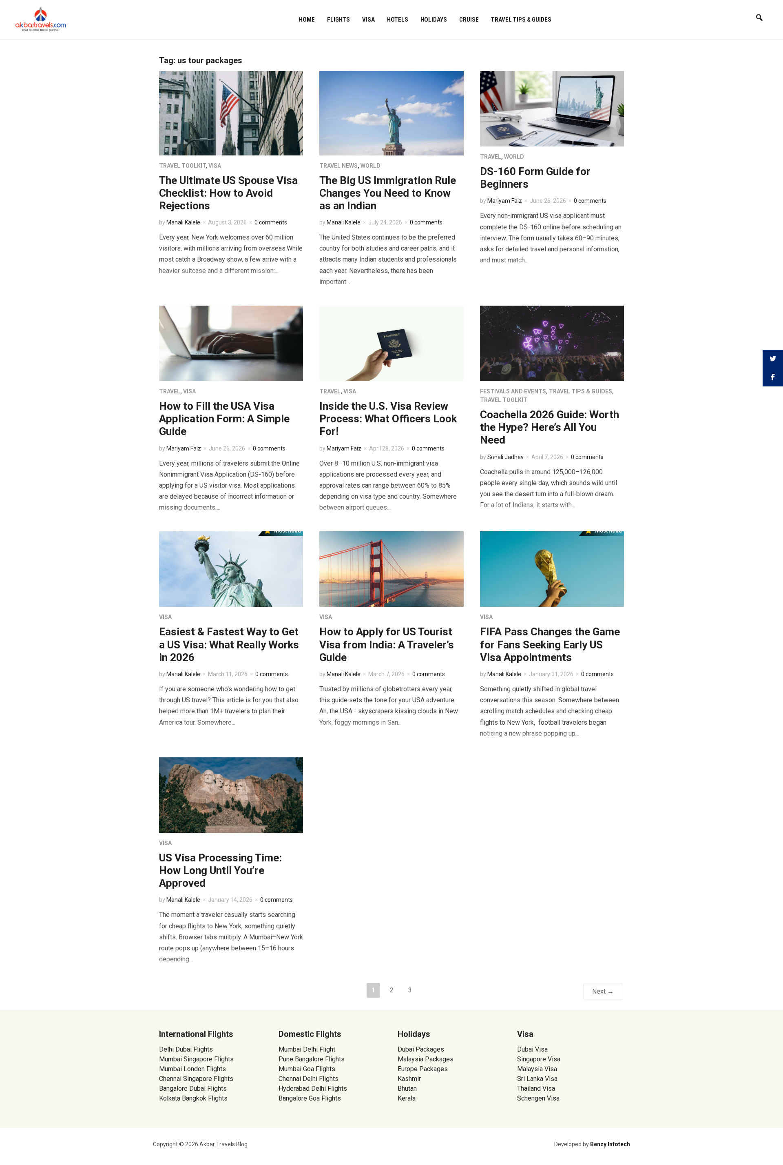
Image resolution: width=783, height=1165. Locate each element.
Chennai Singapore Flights (196, 1079)
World (370, 165)
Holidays (433, 19)
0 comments (270, 222)
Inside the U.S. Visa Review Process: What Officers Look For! (388, 418)
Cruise (469, 19)
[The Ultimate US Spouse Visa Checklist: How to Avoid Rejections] (231, 113)
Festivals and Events (513, 391)
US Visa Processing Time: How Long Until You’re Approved (220, 870)
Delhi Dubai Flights (186, 1049)
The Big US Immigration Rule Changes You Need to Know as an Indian (387, 193)
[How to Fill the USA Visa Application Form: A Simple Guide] (231, 343)
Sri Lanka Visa (538, 1079)
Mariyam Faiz (504, 200)
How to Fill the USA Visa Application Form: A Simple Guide (224, 418)
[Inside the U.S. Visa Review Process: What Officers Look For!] (391, 343)
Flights (338, 19)
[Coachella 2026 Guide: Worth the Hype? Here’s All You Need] (552, 343)
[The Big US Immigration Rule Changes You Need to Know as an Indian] (391, 113)
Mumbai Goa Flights (307, 1069)
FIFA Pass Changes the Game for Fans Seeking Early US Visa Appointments (550, 644)
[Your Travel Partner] (40, 19)
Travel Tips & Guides (521, 19)
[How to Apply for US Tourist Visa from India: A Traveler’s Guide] (391, 569)
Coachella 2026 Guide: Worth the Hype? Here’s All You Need (549, 427)
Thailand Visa (536, 1088)
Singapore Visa (538, 1059)
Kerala (407, 1098)
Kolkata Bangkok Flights (193, 1098)
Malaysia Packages (425, 1059)
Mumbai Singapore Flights (196, 1059)
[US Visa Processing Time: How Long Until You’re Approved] (231, 795)
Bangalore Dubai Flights (193, 1088)
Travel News (338, 165)
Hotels (397, 19)
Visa (368, 19)
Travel (490, 156)
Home (307, 19)
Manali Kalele (183, 222)
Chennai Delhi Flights (308, 1079)
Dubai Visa (532, 1049)
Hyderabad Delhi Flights (313, 1088)
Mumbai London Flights (192, 1069)
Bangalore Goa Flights (310, 1098)
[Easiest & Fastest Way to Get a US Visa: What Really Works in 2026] (231, 569)
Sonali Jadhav (505, 457)
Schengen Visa (538, 1098)
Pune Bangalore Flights (312, 1059)
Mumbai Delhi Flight (307, 1049)
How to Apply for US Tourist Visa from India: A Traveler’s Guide (386, 644)
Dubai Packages (421, 1049)
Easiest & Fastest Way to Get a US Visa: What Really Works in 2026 (229, 644)
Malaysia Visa (537, 1069)
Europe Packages (423, 1069)
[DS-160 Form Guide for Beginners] (552, 108)
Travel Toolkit (182, 165)
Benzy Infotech (610, 1144)
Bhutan (407, 1088)
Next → (603, 991)
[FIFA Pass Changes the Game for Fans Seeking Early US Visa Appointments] (552, 569)
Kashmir (409, 1079)
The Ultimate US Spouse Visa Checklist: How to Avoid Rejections (228, 193)
